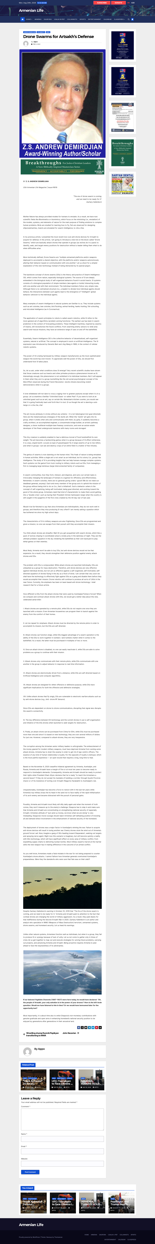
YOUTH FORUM (32, 1078)
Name (24, 1134)
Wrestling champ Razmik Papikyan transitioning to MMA (42, 1034)
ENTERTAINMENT (94, 19)
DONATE (118, 3)
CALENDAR (108, 19)
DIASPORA (48, 19)
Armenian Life (31, 10)
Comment (25, 1106)
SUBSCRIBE (102, 3)
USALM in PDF (59, 19)
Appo (36, 42)
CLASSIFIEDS (119, 19)
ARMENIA (38, 19)
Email (24, 1146)
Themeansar (58, 1237)
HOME (28, 19)
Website (24, 1159)
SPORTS (83, 19)
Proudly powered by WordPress (29, 1237)
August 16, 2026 (31, 1208)
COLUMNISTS (72, 19)
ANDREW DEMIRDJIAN (29, 32)
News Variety (61, 1078)
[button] (128, 19)
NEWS (48, 32)
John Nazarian (69, 1033)
